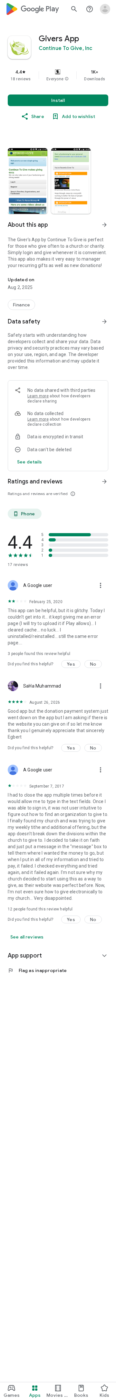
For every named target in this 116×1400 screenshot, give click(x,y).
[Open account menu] (105, 9)
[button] (67, 79)
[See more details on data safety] (30, 462)
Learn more (38, 396)
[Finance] (21, 305)
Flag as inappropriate (37, 970)
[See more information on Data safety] (104, 321)
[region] (58, 75)
